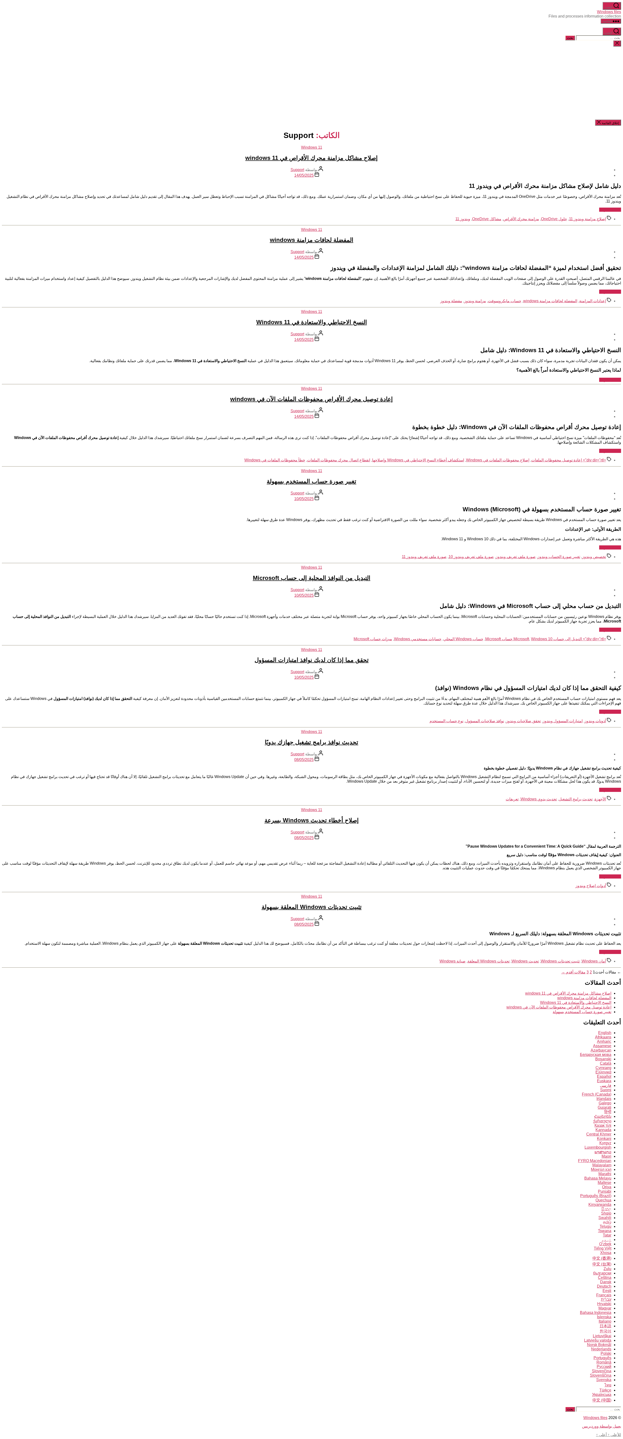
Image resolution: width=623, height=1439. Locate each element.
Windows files (609, 12)
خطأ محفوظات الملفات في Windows (274, 460)
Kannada (603, 1130)
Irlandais (603, 1099)
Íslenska (604, 1317)
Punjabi (604, 1191)
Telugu (605, 1226)
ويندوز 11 (462, 219)
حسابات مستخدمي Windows (417, 639)
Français (603, 1295)
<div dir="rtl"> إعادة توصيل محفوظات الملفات (568, 460)
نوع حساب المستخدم (446, 721)
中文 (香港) (601, 1258)
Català (605, 1063)
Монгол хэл (601, 1169)
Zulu (607, 1269)
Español (604, 1076)
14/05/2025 (304, 175)
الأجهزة (600, 799)
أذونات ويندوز (595, 721)
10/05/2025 (304, 499)
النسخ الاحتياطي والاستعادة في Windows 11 (311, 322)
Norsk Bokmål (599, 1345)
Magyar (604, 1308)
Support (297, 170)
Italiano (605, 1321)
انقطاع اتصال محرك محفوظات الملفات (338, 460)
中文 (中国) (601, 1400)
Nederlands (601, 1349)
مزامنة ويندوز (475, 301)
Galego (605, 1103)
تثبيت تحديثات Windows (560, 961)
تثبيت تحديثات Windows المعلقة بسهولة (312, 907)
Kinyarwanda (599, 1204)
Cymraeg (603, 1068)
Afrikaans (603, 1037)
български (602, 1273)
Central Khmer (598, 1134)
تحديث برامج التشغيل (576, 799)
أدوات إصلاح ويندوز (591, 886)
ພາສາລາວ (603, 1152)
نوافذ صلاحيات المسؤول (484, 721)
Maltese (604, 1183)
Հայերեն (602, 1116)
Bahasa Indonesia (595, 1313)
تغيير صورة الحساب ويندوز (559, 557)
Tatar (607, 1235)
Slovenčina (601, 1371)
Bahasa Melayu (597, 1178)
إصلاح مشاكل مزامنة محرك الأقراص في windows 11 (311, 158)
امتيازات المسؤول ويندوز (563, 721)
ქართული (602, 1121)
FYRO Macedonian (594, 1161)
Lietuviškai (602, 1336)
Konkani (604, 1139)
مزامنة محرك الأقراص (521, 219)
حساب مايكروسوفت (504, 301)
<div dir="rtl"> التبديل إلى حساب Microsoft (559, 639)
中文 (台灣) (601, 1264)
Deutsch (604, 1286)
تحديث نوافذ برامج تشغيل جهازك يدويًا (311, 742)
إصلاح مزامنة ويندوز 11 (587, 219)
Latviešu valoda (597, 1340)
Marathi (604, 1174)
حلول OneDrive (554, 219)
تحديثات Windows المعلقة (488, 961)
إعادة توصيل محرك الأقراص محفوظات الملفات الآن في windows (311, 399)
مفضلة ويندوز (451, 301)
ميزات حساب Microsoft (373, 639)
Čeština (604, 1277)
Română (603, 1362)
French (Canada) (596, 1094)
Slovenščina (600, 1375)
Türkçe (605, 1390)
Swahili (604, 1218)
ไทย (608, 1385)
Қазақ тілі (603, 1125)
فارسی (605, 1085)
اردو (606, 1239)
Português (602, 1358)
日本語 (605, 1326)
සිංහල (606, 1209)
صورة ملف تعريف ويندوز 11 (424, 557)
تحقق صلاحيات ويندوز (523, 721)
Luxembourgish (598, 1147)
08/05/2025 (304, 760)
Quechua (603, 1200)
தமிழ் (607, 1222)
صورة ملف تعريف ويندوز (516, 557)
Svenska (603, 1380)
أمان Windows (594, 961)
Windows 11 (311, 147)
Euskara (604, 1081)
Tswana (604, 1231)
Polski (606, 1353)
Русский (604, 1367)
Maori (606, 1156)
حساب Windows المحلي (463, 639)
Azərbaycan (601, 1050)
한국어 (605, 1331)
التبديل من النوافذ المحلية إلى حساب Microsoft (311, 578)
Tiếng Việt (602, 1248)
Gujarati (604, 1107)
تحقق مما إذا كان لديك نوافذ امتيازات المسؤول (312, 660)
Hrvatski (604, 1304)
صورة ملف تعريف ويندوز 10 (471, 557)
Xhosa (605, 1253)
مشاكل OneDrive (486, 219)
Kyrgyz (605, 1143)
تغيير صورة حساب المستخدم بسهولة (311, 481)
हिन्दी (607, 1112)
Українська (601, 1395)
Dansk (605, 1282)
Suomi (605, 1090)
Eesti (607, 1291)
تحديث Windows (525, 961)
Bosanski (603, 1059)
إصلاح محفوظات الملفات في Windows (497, 460)
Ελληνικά (603, 1072)
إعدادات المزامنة (592, 301)
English (604, 1033)
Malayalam (601, 1165)
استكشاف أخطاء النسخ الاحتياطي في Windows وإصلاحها (418, 460)
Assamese (602, 1046)
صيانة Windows (453, 961)
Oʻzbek (605, 1244)
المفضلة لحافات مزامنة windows (311, 240)
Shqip (606, 1213)
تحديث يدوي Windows (539, 799)
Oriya (606, 1187)
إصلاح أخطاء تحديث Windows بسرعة (312, 820)
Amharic (604, 1041)
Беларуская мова (595, 1055)
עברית (606, 1299)
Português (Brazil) (595, 1196)
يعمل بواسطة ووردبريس (601, 1426)
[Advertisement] (311, 83)
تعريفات (512, 799)
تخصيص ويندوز (594, 557)
